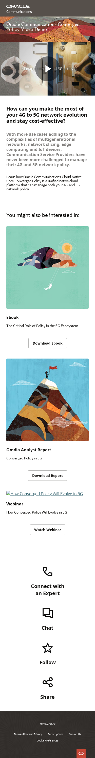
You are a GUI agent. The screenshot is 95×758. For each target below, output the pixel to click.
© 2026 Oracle (47, 724)
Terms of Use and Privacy (28, 734)
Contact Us (75, 734)
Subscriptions (55, 734)
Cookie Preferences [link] (47, 740)
